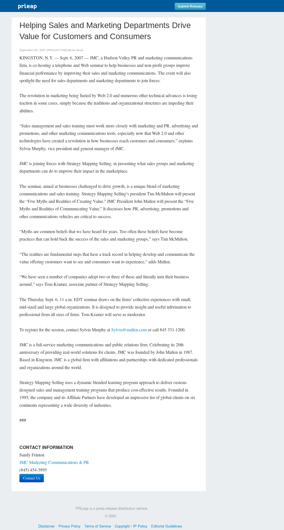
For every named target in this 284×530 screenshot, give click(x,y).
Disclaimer (46, 526)
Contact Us (31, 478)
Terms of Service (97, 526)
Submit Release (190, 6)
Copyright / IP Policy (131, 526)
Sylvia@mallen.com (129, 329)
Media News (75, 50)
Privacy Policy (69, 526)
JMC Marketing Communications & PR (54, 462)
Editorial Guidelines (166, 526)
